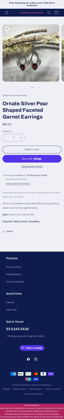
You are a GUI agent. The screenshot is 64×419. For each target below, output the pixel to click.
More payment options (32, 167)
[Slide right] (39, 87)
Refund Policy (13, 274)
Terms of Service (15, 282)
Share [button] (9, 231)
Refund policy (19, 389)
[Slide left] (25, 87)
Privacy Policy (13, 267)
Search (10, 302)
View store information (18, 184)
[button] (6, 12)
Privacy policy (35, 389)
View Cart (11, 310)
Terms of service (53, 389)
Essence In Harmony (30, 385)
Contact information (33, 394)
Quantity (6, 131)
